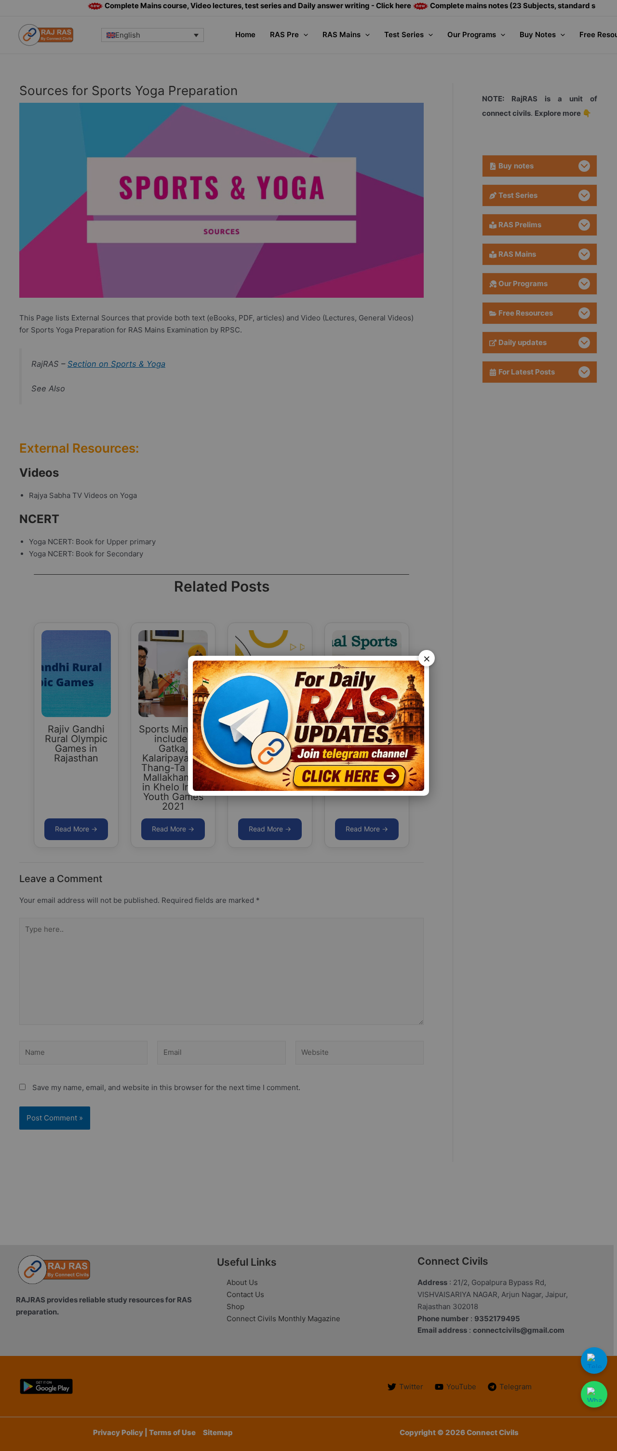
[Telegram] (594, 1360)
